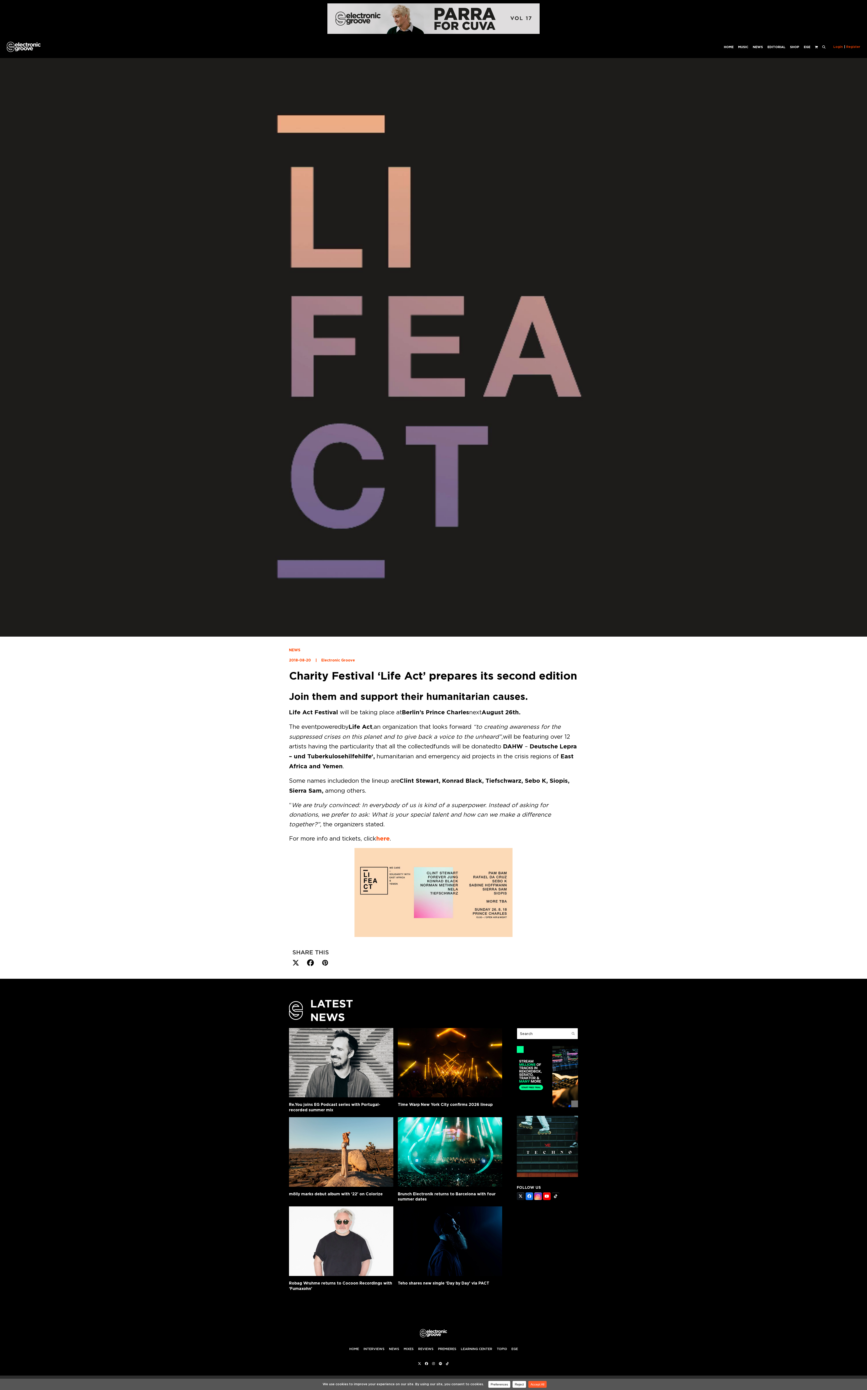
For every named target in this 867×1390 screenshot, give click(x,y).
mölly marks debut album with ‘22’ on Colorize (336, 1193)
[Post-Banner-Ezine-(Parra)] (433, 32)
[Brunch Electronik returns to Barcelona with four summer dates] (450, 1152)
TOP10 (502, 1349)
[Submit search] (573, 1033)
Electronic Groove (338, 660)
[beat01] (547, 1106)
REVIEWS (426, 1349)
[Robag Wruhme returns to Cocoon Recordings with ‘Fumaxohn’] (341, 1241)
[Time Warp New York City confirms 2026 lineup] (450, 1063)
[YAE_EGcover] (547, 1175)
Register (853, 47)
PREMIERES (447, 1349)
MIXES (409, 1349)
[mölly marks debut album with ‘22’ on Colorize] (341, 1152)
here (383, 838)
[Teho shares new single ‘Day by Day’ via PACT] (450, 1241)
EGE (514, 1349)
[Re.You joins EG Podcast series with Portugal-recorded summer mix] (341, 1063)
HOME (354, 1349)
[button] (824, 47)
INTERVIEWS (374, 1349)
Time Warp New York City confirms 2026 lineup (445, 1104)
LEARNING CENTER (476, 1349)
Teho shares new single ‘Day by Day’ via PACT (443, 1283)
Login (838, 47)
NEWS (294, 650)
